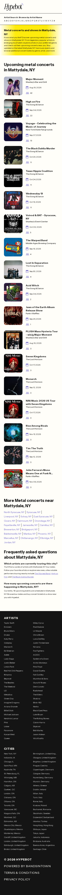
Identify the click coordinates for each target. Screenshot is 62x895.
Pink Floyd (37, 666)
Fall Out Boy (38, 674)
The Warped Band (42, 573)
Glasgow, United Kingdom (44, 757)
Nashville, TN (10, 769)
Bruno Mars (9, 631)
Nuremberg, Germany (43, 777)
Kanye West (9, 734)
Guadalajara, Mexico (13, 829)
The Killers (37, 694)
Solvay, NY (26, 516)
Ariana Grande (11, 706)
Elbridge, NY (46, 538)
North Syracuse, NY (14, 512)
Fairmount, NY (24, 520)
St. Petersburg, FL (12, 773)
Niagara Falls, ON (12, 813)
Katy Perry (8, 639)
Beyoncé (7, 678)
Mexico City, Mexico (12, 825)
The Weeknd (9, 686)
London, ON (9, 793)
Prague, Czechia (40, 765)
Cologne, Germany (41, 773)
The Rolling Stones (41, 718)
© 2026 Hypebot (18, 859)
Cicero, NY (9, 520)
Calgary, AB (9, 785)
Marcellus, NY (11, 538)
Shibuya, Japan (40, 829)
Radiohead (38, 690)
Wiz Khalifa (38, 738)
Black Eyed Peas (40, 710)
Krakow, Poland (40, 805)
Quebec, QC (9, 789)
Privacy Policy (17, 879)
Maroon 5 (8, 647)
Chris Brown (38, 635)
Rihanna (8, 674)
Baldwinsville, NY (12, 533)
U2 (5, 690)
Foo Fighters (38, 651)
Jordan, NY (10, 542)
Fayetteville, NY (12, 525)
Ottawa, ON (9, 801)
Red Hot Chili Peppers (13, 670)
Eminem (8, 627)
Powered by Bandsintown (27, 866)
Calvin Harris (39, 722)
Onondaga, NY (42, 520)
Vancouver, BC (10, 809)
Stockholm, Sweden (41, 813)
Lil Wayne (37, 631)
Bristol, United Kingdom (14, 849)
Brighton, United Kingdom (44, 761)
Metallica (8, 694)
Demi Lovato (38, 686)
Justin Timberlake (41, 643)
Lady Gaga (9, 658)
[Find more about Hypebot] (31, 6)
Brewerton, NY (12, 529)
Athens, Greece (40, 785)
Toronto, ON (9, 805)
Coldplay (8, 643)
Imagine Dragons (11, 702)
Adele (6, 655)
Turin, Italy (37, 797)
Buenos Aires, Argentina (44, 845)
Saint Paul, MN (10, 765)
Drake (7, 635)
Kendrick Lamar (11, 718)
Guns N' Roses (39, 682)
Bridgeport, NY (30, 529)
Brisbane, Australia (41, 841)
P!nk (6, 722)
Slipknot (36, 726)
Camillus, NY (46, 525)
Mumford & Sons (40, 678)
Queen (7, 738)
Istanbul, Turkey (40, 821)
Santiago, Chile (39, 849)
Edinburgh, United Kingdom (16, 845)
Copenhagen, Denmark (43, 769)
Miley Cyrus (38, 623)
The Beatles (9, 682)
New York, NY (10, 753)
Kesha (36, 706)
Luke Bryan (38, 714)
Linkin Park (9, 666)
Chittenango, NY (29, 538)
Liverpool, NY (11, 516)
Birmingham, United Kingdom (45, 753)
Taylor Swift (9, 623)
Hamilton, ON (10, 781)
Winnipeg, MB (10, 777)
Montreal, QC (10, 817)
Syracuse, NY (34, 512)
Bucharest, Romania (42, 809)
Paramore (8, 730)
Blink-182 (37, 702)
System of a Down (41, 658)
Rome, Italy (38, 801)
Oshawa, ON (10, 797)
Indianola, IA (9, 757)
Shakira (36, 698)
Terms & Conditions (22, 873)
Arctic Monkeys (40, 662)
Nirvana (36, 647)
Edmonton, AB (10, 821)
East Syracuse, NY (43, 516)
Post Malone (38, 627)
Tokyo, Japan (38, 833)
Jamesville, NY (30, 525)
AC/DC (36, 655)
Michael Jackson (11, 714)
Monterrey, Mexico (12, 833)
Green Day (9, 698)
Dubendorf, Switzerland (43, 817)
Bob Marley (38, 730)
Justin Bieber (9, 662)
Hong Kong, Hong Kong (43, 825)
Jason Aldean (39, 734)
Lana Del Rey (39, 639)
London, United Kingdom (15, 841)
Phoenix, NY (44, 533)
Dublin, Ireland (39, 789)
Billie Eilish (8, 710)
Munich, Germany (41, 781)
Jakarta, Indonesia (41, 837)
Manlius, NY (30, 533)
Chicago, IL (9, 761)
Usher (6, 726)
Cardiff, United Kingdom (14, 837)
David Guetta (39, 670)
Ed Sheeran (9, 651)
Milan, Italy (38, 793)
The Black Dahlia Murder (23, 577)
